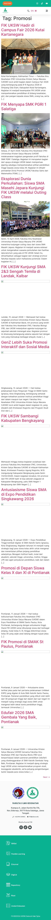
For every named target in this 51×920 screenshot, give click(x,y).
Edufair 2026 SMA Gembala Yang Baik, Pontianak (19, 717)
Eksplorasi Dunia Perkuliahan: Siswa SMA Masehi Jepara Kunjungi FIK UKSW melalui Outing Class (23, 187)
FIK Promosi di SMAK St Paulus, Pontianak (22, 644)
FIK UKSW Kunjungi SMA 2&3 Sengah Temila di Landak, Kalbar (23, 271)
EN (32, 11)
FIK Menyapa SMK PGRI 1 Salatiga (23, 106)
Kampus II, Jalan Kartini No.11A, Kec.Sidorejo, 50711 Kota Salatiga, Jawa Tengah (25, 810)
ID (36, 11)
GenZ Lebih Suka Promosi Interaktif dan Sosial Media (25, 344)
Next (46, 777)
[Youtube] (30, 827)
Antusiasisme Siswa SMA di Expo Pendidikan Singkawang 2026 (23, 494)
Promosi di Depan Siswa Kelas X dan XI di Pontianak (25, 570)
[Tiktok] (25, 827)
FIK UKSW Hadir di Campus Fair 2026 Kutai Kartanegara (22, 30)
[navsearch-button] (28, 11)
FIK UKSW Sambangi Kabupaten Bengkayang (22, 418)
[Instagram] (21, 827)
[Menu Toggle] (47, 10)
